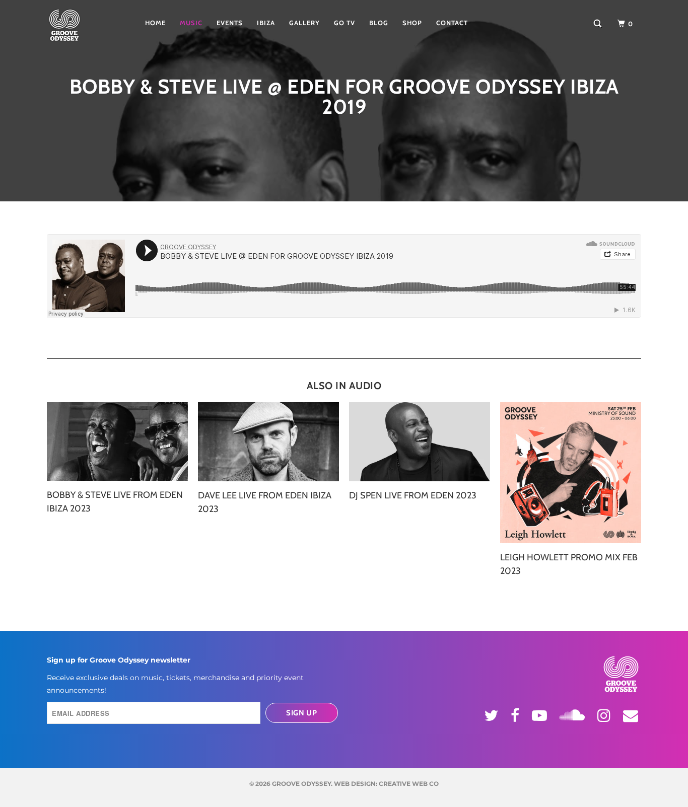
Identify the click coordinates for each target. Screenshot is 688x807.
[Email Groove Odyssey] (632, 715)
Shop (412, 23)
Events (230, 23)
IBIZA (266, 23)
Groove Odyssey (301, 783)
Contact (452, 23)
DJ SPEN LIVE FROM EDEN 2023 (412, 495)
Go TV (344, 23)
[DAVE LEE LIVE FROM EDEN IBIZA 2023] (268, 442)
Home (155, 23)
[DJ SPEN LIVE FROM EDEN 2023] (419, 442)
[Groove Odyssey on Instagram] (605, 715)
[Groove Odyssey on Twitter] (492, 715)
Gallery (304, 23)
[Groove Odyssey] (79, 25)
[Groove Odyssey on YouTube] (541, 715)
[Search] (598, 24)
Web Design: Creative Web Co (386, 783)
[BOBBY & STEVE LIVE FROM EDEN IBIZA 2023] (117, 441)
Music (191, 23)
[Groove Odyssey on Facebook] (516, 715)
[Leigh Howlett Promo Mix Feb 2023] (570, 472)
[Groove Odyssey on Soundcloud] (574, 713)
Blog (378, 23)
